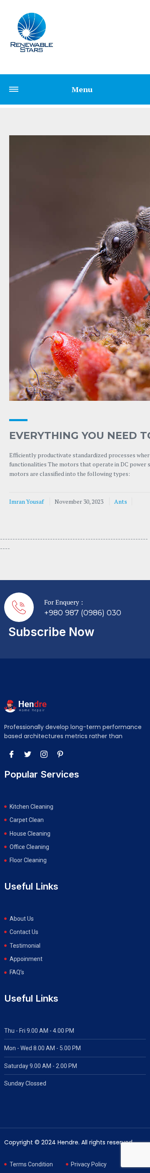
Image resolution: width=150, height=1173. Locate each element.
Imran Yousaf (26, 501)
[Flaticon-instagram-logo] (44, 754)
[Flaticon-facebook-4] (11, 754)
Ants (120, 501)
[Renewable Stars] (31, 32)
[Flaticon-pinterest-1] (60, 754)
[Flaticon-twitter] (27, 754)
